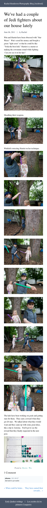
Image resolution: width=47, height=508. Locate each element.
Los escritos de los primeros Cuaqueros (29, 503)
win (30, 468)
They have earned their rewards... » (34, 489)
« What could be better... (13, 488)
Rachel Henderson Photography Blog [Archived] (23, 3)
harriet (24, 468)
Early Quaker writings (14, 501)
